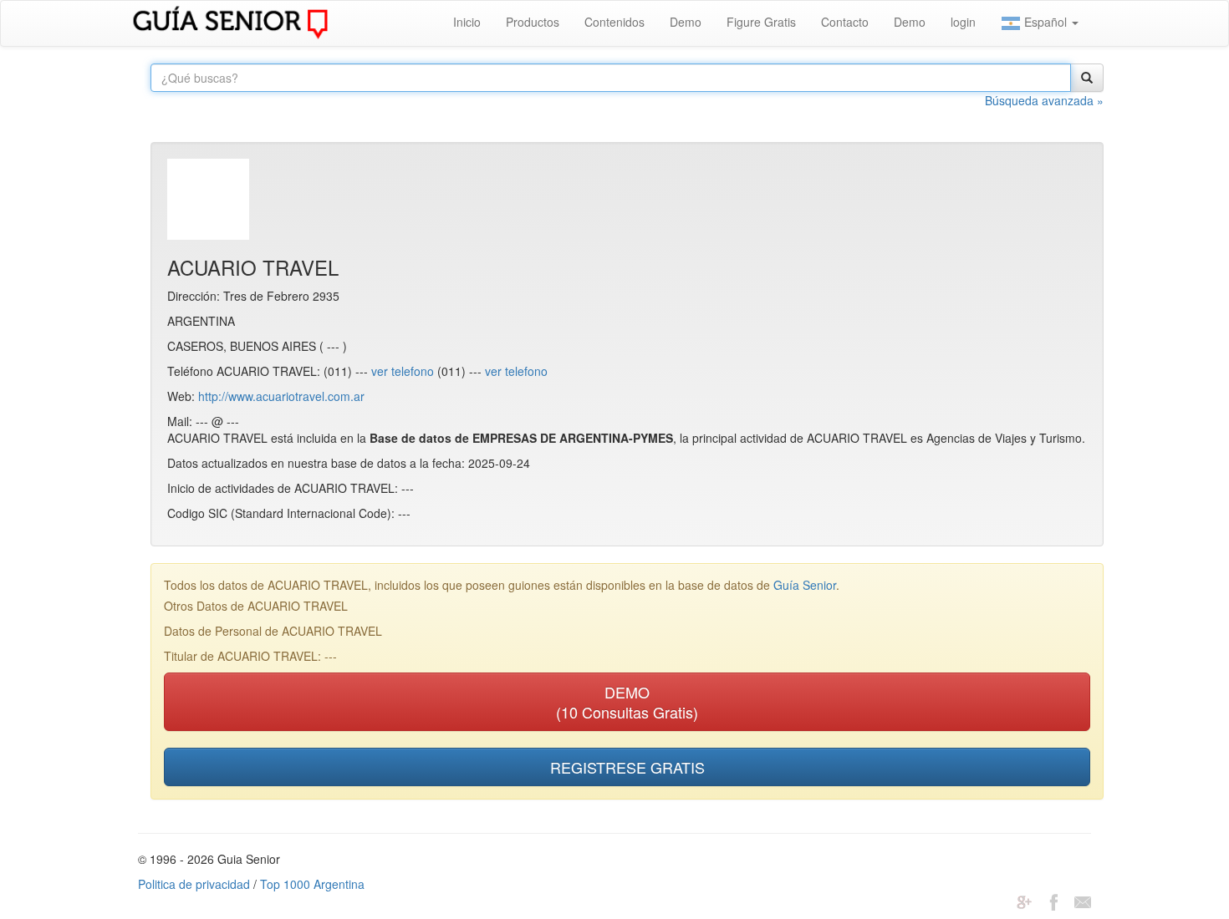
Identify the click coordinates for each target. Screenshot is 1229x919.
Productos (532, 21)
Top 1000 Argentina (312, 884)
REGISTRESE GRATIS (627, 767)
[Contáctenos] (1082, 900)
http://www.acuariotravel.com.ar (281, 396)
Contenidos (614, 21)
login (963, 21)
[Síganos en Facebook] (1053, 900)
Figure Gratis (761, 21)
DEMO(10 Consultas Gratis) (627, 702)
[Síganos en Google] (1024, 900)
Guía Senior (804, 584)
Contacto (845, 21)
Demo (685, 21)
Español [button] (1045, 21)
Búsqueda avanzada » (1044, 100)
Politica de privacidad (194, 884)
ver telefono (402, 371)
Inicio (467, 21)
